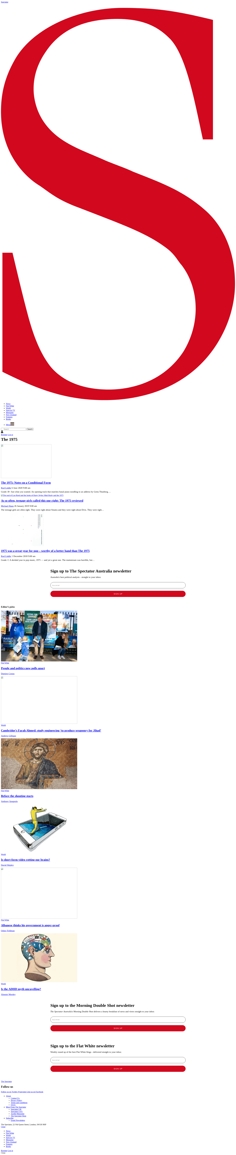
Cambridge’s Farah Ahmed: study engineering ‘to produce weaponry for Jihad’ (51, 730)
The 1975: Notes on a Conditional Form (26, 482)
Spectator (4, 2)
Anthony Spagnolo (9, 801)
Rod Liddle (6, 488)
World (3, 725)
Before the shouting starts (17, 796)
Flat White (5, 663)
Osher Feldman (8, 930)
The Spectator (6, 1081)
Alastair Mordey (8, 994)
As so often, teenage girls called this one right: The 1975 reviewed (42, 500)
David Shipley (7, 865)
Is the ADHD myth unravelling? (21, 989)
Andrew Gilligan (8, 736)
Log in (10, 435)
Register (4, 435)
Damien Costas (8, 673)
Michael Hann (7, 506)
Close (3, 1127)
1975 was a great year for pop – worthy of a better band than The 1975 (45, 550)
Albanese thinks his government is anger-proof (30, 925)
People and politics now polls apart (23, 668)
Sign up (118, 594)
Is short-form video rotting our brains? (25, 859)
